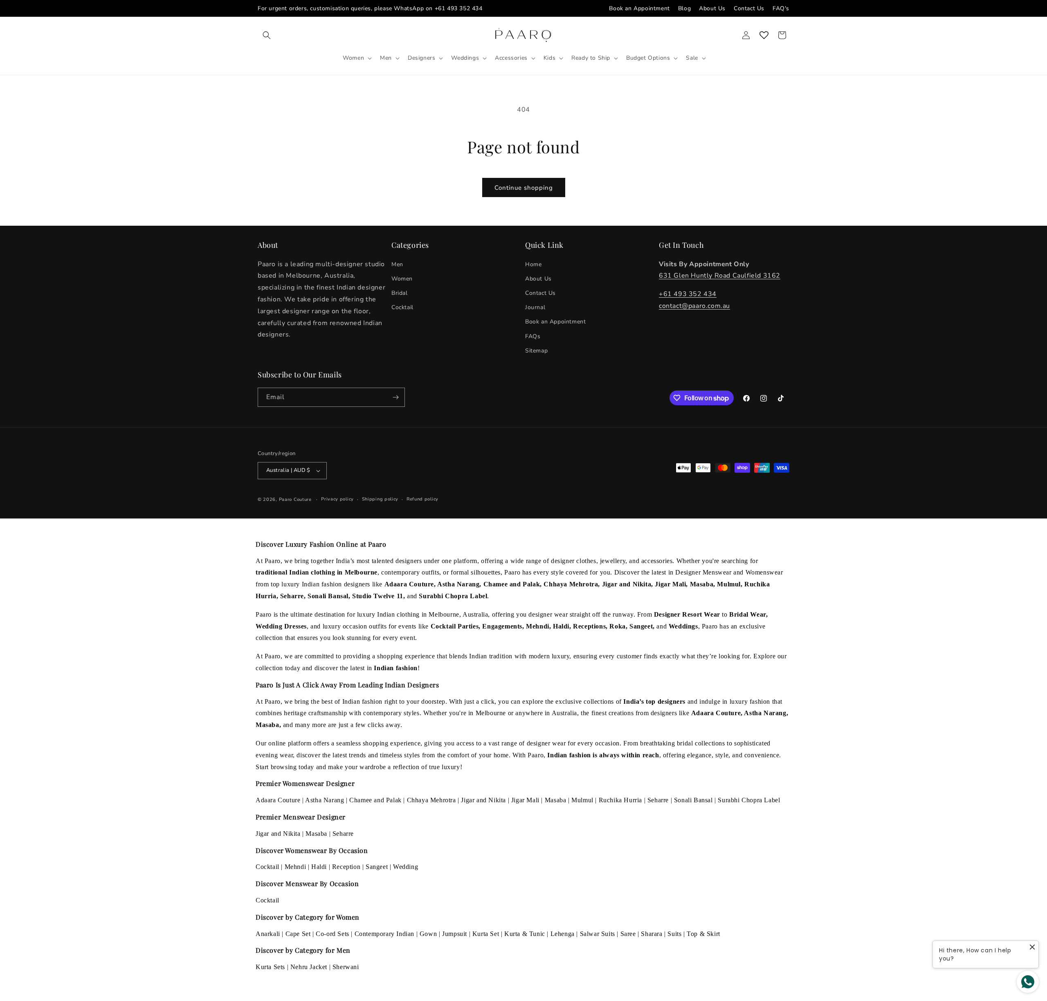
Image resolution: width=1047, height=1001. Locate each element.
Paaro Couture (295, 499)
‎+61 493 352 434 (688, 294)
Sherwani (346, 966)
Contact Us (749, 8)
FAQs (532, 336)
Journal (535, 307)
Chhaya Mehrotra (431, 800)
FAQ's (781, 8)
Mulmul (582, 800)
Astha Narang (324, 800)
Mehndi (295, 866)
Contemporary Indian (384, 933)
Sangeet (377, 866)
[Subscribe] (395, 397)
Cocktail (402, 307)
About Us (712, 8)
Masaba (555, 800)
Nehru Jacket (308, 966)
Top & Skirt (703, 933)
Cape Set (298, 933)
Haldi (319, 866)
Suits (674, 933)
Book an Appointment (639, 8)
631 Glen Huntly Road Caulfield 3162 (719, 276)
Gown (428, 933)
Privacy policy (337, 499)
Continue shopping (523, 188)
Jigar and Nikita (483, 800)
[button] (267, 35)
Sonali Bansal (693, 800)
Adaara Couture (278, 800)
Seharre (658, 800)
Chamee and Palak (375, 800)
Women (402, 279)
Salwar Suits (597, 933)
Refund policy (422, 499)
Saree (628, 933)
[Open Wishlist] (764, 35)
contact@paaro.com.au (694, 305)
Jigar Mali (525, 800)
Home (533, 264)
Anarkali (268, 933)
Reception (346, 866)
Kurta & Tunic (524, 933)
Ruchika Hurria (620, 800)
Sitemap (536, 351)
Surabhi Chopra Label (749, 800)
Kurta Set (485, 933)
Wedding (405, 866)
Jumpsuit (454, 933)
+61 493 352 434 (459, 8)
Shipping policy (380, 499)
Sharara (651, 933)
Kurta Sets (270, 966)
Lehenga (562, 933)
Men (397, 264)
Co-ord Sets (332, 933)
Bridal (399, 293)
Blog (684, 8)
